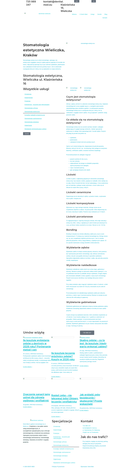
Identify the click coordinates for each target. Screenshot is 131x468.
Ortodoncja (28, 94)
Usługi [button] (92, 14)
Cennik (99, 14)
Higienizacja (28, 125)
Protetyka (27, 101)
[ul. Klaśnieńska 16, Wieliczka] (59, 2)
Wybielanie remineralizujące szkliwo (35, 129)
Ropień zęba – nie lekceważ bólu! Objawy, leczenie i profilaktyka (65, 398)
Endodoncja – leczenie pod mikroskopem (37, 104)
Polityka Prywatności (58, 466)
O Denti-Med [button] (83, 14)
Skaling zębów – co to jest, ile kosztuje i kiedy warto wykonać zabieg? (93, 343)
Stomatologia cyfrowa (31, 108)
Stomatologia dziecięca (32, 122)
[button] (67, 89)
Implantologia (29, 97)
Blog (106, 14)
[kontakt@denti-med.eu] (41, 2)
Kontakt (105, 18)
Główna (74, 14)
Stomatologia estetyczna (32, 111)
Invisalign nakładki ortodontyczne (35, 115)
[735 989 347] (24, 2)
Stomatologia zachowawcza (33, 118)
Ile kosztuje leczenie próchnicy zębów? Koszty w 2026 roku (63, 356)
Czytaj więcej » (27, 367)
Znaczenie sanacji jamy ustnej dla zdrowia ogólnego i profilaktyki (36, 397)
